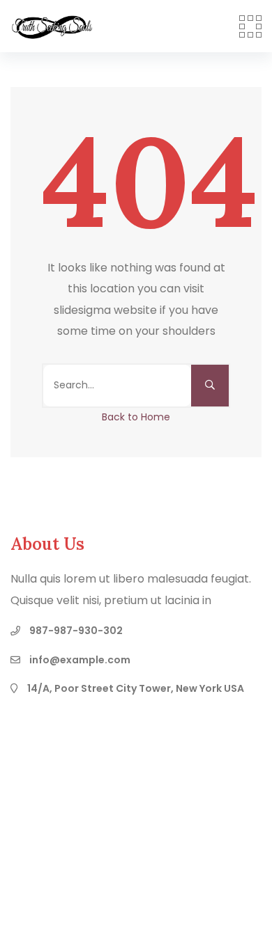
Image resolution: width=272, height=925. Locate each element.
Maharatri (186, 851)
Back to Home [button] (136, 417)
